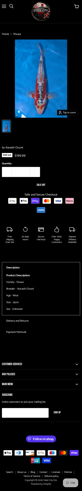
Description (13, 268)
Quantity (7, 163)
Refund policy (51, 476)
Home (5, 34)
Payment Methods (16, 332)
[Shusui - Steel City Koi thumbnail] (6, 126)
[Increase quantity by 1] (35, 172)
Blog (33, 472)
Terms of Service (31, 476)
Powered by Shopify (41, 484)
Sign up (57, 412)
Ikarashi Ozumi (14, 147)
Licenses (55, 472)
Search (9, 472)
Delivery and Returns (17, 321)
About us (21, 472)
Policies (68, 472)
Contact (43, 472)
